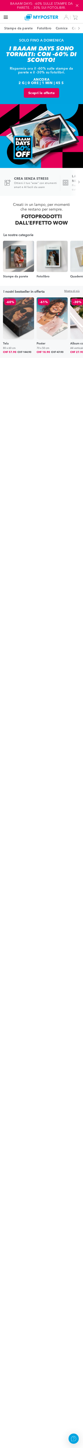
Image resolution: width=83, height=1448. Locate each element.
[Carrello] (76, 17)
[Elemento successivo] (76, 28)
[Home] (41, 17)
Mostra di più (72, 290)
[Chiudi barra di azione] (77, 5)
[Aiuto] (74, 1439)
